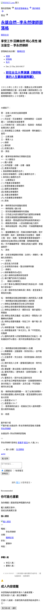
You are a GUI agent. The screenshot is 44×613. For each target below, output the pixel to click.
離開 (14, 608)
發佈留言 (5, 473)
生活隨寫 (20, 449)
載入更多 (5, 459)
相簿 (8, 56)
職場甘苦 (21, 51)
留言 (26, 443)
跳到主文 (5, 35)
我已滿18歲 (6, 608)
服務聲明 (26, 576)
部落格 (9, 59)
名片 (8, 62)
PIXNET (11, 573)
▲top (3, 454)
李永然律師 (6, 429)
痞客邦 (20, 443)
